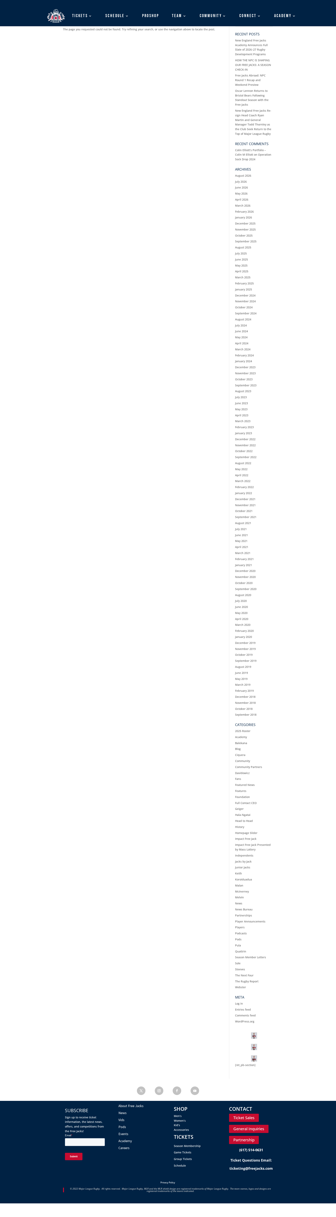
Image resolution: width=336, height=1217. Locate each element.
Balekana (241, 743)
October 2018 (244, 709)
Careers (124, 1148)
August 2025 (243, 247)
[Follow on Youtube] (195, 1090)
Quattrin (240, 951)
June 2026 (241, 187)
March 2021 (242, 553)
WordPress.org (244, 1021)
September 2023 (245, 385)
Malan (239, 885)
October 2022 (244, 451)
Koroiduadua (243, 879)
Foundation (242, 797)
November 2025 (245, 229)
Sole (238, 963)
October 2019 (244, 655)
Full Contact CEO (246, 803)
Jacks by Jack (243, 861)
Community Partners (248, 767)
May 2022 (241, 469)
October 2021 (244, 511)
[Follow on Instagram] (159, 1090)
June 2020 (241, 607)
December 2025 (245, 223)
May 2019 (241, 679)
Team (177, 15)
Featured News (245, 785)
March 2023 (242, 421)
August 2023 (243, 391)
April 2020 (241, 619)
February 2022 (244, 487)
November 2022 (245, 445)
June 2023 (241, 403)
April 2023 (241, 415)
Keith (238, 873)
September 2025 (245, 241)
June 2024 (241, 331)
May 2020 (241, 613)
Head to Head (244, 821)
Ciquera (240, 755)
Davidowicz (242, 773)
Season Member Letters (250, 957)
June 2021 (241, 535)
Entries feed (243, 1009)
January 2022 (243, 493)
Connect (248, 15)
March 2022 (242, 481)
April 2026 (241, 199)
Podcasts (241, 933)
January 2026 (243, 217)
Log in (239, 1003)
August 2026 (243, 175)
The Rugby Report (246, 981)
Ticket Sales (244, 1117)
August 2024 (243, 319)
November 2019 (245, 649)
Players (240, 927)
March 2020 (242, 625)
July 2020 (241, 601)
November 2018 (245, 703)
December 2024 (245, 295)
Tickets (80, 15)
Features (240, 791)
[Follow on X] (141, 1090)
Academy (283, 15)
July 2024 (241, 325)
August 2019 (243, 667)
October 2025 (244, 235)
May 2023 (241, 409)
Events (123, 1134)
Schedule (114, 15)
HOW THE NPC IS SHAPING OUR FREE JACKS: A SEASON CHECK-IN (253, 64)
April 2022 (241, 475)
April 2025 (241, 271)
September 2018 (245, 714)
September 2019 (245, 661)
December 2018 (245, 697)
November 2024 (245, 301)
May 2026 (241, 193)
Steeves (240, 969)
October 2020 (244, 583)
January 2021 (243, 565)
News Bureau (244, 909)
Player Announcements (250, 921)
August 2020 (243, 595)
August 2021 (243, 523)
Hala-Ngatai (242, 815)
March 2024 (242, 349)
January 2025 (243, 289)
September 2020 (245, 589)
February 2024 (244, 355)
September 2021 (245, 517)
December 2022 (245, 439)
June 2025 (241, 259)
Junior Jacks (242, 867)
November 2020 (245, 577)
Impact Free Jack (245, 839)
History (239, 827)
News (238, 903)
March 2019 (242, 685)
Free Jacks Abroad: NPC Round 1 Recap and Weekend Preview (250, 80)
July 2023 (241, 397)
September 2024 (245, 313)
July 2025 (241, 253)
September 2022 (245, 457)
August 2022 (243, 463)
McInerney (242, 891)
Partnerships (243, 915)
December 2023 (245, 367)
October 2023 (244, 379)
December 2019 (245, 643)
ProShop (150, 15)
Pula (238, 945)
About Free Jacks (131, 1106)
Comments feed (245, 1015)
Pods (238, 939)
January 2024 (243, 361)
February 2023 (244, 427)
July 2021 (241, 529)
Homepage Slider (246, 833)
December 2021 (245, 499)
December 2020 (245, 571)
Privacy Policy (167, 1182)
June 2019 (241, 673)
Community (211, 15)
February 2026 (244, 211)
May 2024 (241, 337)
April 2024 (241, 343)
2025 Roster (242, 731)
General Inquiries (248, 1128)
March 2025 (242, 277)
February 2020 (244, 631)
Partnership (244, 1139)
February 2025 (244, 283)
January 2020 (243, 637)
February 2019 (244, 691)
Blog (238, 749)
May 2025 (241, 265)
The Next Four (244, 975)
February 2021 (244, 559)
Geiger (239, 809)
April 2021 (241, 547)
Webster (240, 987)
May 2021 (241, 541)
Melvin (239, 897)
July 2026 (241, 181)
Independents (244, 855)
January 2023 (243, 433)
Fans (238, 779)
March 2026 (242, 205)
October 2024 (244, 307)
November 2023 (245, 373)
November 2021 (245, 505)
